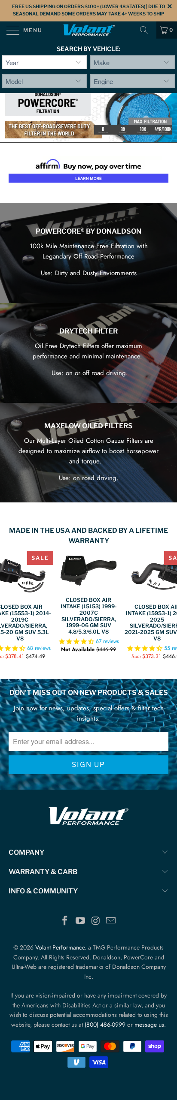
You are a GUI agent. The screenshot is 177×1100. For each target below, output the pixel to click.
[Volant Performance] (88, 30)
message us (149, 1024)
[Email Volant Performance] (111, 921)
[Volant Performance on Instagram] (95, 921)
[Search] (147, 30)
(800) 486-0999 (105, 1024)
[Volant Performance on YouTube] (80, 921)
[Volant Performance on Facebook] (65, 921)
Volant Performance (60, 947)
